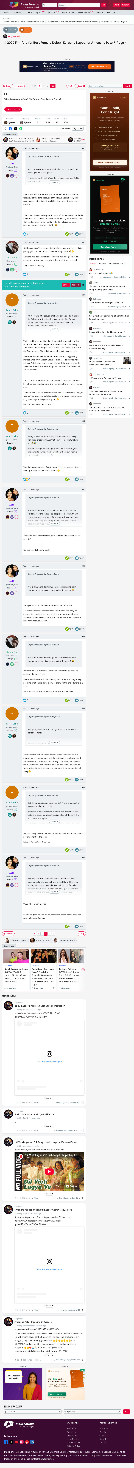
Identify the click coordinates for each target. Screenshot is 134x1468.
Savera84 (122, 293)
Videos (100, 12)
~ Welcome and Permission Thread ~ (106, 378)
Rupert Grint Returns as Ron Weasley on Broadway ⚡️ (102, 363)
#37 (83, 637)
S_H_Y (124, 306)
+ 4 (16, 175)
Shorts (51, 12)
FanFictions (68, 12)
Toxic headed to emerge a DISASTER (106, 302)
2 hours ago (111, 293)
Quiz (38, 12)
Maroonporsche (74, 1102)
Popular (102, 263)
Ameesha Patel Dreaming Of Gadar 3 (33, 1321)
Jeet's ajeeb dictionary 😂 (101, 273)
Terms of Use (73, 1442)
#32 (83, 242)
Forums (17, 12)
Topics (29, 12)
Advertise (71, 1432)
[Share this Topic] (5, 128)
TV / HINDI (8, 966)
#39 (83, 787)
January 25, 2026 (59, 1351)
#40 (83, 857)
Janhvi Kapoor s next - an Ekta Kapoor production (40, 1005)
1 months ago (60, 1102)
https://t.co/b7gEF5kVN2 (49, 1347)
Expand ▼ (49, 1098)
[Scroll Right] (83, 139)
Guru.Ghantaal (120, 336)
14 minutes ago (105, 277)
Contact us (72, 1435)
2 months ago (61, 1360)
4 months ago (64, 1198)
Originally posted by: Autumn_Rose (44, 303)
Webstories (84, 12)
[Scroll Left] (4, 139)
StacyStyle (76, 1198)
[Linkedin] (32, 1442)
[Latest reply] (83, 1102)
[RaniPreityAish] (5, 122)
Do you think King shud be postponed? (107, 332)
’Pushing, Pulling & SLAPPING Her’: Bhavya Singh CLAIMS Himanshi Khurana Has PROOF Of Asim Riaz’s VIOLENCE (69, 975)
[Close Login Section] (83, 285)
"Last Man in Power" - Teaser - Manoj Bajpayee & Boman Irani (106, 393)
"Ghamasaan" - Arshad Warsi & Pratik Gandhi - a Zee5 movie (106, 409)
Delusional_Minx (120, 277)
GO (103, 5)
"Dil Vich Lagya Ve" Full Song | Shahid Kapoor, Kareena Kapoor (46, 1142)
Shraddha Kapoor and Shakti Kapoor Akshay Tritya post (43, 1209)
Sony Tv (103, 1439)
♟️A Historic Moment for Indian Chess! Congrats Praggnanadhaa (107, 288)
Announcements (116, 263)
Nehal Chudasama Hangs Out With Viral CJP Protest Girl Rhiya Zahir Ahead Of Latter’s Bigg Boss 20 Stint (16, 975)
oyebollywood (74, 1130)
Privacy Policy (73, 1446)
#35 (83, 489)
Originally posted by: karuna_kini (43, 429)
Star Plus (103, 1428)
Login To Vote (13, 109)
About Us (71, 1428)
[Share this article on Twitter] (15, 128)
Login (116, 5)
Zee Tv (102, 1432)
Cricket (95, 312)
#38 (83, 708)
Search (127, 86)
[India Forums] (24, 5)
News (6, 12)
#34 (83, 421)
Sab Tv (102, 1442)
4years (11, 122)
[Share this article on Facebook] (10, 128)
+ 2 (16, 269)
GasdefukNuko (120, 323)
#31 (83, 148)
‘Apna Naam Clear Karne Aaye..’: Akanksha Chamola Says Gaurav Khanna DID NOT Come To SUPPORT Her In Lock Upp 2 (43, 977)
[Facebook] (6, 1442)
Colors (102, 1435)
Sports (95, 283)
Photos (111, 12)
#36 (83, 566)
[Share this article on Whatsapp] (21, 128)
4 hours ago (107, 323)
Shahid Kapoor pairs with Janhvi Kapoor (35, 1114)
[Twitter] (11, 1442)
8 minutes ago (113, 306)
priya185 (76, 1310)
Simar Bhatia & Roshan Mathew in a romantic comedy (106, 347)
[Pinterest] (27, 1442)
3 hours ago (107, 414)
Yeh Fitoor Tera (98, 269)
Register (125, 5)
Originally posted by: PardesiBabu (43, 156)
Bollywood (13, 36)
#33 (83, 295)
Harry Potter (97, 358)
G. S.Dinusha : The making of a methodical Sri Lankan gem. (109, 317)
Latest (93, 263)
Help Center (73, 1439)
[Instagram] (22, 1442)
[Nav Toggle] (4, 5)
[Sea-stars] (21, 122)
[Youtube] (16, 1442)
